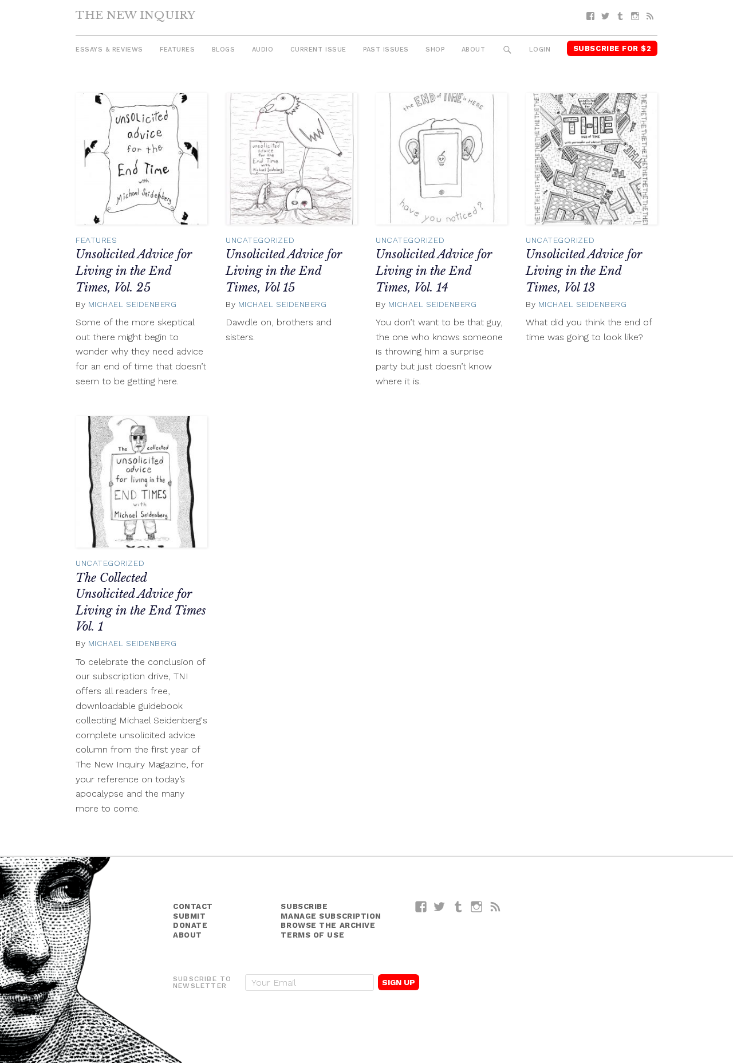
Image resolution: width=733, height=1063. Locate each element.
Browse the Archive (328, 925)
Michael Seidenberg (132, 304)
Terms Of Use (312, 935)
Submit (189, 916)
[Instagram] (635, 16)
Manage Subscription (331, 916)
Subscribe (304, 906)
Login (539, 49)
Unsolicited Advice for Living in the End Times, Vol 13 (584, 270)
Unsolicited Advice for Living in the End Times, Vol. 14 (434, 270)
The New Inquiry (135, 15)
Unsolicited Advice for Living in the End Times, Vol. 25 (134, 270)
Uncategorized (260, 240)
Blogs (223, 49)
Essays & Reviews (109, 49)
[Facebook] (590, 16)
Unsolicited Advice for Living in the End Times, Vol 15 (284, 270)
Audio (263, 49)
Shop (434, 49)
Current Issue (318, 49)
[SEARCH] (507, 50)
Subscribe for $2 (612, 48)
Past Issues (386, 49)
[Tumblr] (620, 16)
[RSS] (650, 16)
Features (177, 49)
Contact (193, 906)
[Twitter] (605, 16)
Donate (190, 925)
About (474, 49)
